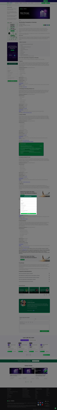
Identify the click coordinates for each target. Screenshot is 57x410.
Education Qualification (23, 205)
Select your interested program (24, 210)
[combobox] (22, 203)
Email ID (21, 200)
